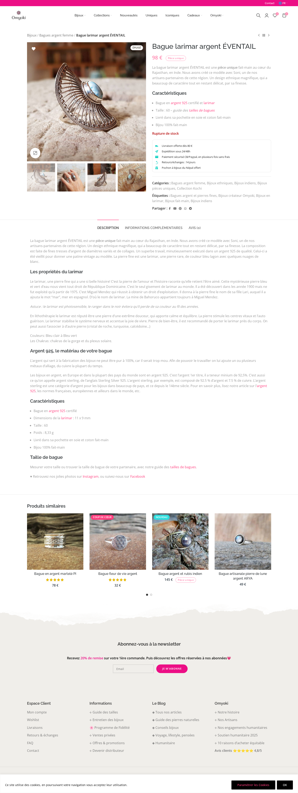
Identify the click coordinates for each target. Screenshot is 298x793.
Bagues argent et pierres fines (193, 195)
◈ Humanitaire (163, 743)
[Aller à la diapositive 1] (147, 595)
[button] (32, 177)
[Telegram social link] (190, 208)
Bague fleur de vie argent (117, 574)
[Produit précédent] (258, 35)
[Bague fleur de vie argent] (118, 541)
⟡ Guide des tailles (104, 712)
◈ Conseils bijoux (165, 727)
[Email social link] (175, 208)
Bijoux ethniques (220, 183)
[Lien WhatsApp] (185, 208)
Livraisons (35, 727)
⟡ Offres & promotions (107, 743)
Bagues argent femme (56, 35)
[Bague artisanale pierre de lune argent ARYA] (243, 541)
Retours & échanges (42, 735)
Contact (33, 750)
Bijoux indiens (245, 183)
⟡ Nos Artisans (226, 720)
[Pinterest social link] (180, 208)
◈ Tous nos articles (167, 712)
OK (285, 785)
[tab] (108, 226)
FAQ (30, 743)
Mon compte (37, 712)
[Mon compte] (267, 15)
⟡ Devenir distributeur (107, 750)
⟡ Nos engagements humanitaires (241, 727)
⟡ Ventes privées (102, 735)
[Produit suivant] (268, 35)
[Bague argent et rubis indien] (180, 541)
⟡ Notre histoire (227, 712)
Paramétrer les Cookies (253, 785)
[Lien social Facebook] (169, 208)
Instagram (91, 476)
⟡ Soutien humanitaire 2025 (236, 735)
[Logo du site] (18, 15)
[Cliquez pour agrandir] (35, 153)
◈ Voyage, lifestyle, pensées (173, 735)
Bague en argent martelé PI (55, 574)
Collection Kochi (189, 188)
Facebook (137, 476)
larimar (209, 103)
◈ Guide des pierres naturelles (175, 720)
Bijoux (31, 35)
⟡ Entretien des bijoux (107, 720)
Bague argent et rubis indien (180, 574)
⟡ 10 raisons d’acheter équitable (239, 743)
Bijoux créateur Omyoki (236, 195)
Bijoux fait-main (177, 201)
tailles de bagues (202, 110)
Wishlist (33, 720)
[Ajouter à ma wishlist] (33, 48)
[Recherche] (258, 15)
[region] (149, 783)
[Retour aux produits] (263, 35)
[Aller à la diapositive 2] (151, 595)
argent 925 (179, 103)
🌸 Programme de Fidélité (110, 727)
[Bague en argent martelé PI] (55, 541)
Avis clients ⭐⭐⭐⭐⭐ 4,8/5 (238, 750)
